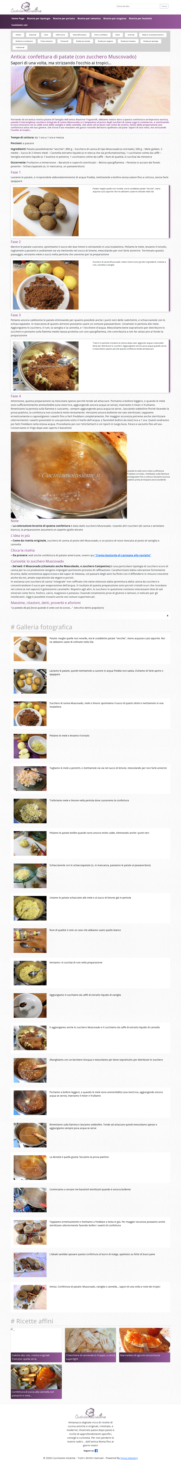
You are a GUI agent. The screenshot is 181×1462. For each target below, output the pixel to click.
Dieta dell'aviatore (80, 35)
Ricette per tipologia (38, 18)
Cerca (164, 6)
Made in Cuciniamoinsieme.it (153, 35)
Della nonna (60, 35)
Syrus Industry (129, 1458)
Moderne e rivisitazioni (24, 41)
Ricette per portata (64, 18)
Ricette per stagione (114, 18)
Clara (46, 35)
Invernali (131, 35)
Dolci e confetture (101, 35)
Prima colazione (47, 41)
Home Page (17, 18)
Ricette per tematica (89, 18)
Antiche (18, 35)
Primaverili (64, 41)
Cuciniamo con (19, 24)
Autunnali (32, 35)
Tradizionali (20, 47)
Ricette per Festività (140, 18)
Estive (117, 35)
